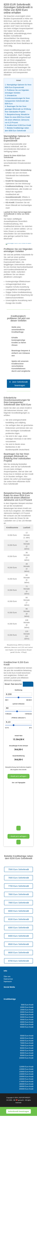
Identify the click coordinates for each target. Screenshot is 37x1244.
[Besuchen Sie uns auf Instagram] (8, 993)
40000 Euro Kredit (26, 1022)
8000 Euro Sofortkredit (18, 911)
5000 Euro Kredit (27, 1005)
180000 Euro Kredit (26, 1084)
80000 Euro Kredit (26, 1048)
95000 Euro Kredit (26, 1055)
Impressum (8, 981)
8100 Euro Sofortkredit (18, 919)
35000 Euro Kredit (26, 1019)
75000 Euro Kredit (26, 1045)
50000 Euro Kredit (26, 1027)
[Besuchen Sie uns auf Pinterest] (11, 993)
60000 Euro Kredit (26, 1038)
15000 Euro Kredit (26, 1010)
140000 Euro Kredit (26, 1074)
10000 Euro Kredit (26, 1007)
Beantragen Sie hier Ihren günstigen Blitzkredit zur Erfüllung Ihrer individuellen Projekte (18, 109)
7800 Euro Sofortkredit (18, 894)
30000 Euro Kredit (26, 1017)
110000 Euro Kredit (26, 1067)
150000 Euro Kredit (26, 1076)
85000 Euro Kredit (26, 1050)
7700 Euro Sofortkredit (18, 886)
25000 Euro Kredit (26, 1015)
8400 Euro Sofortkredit (18, 936)
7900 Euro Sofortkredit (18, 903)
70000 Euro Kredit (26, 1043)
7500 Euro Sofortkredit (18, 869)
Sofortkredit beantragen (18, 1111)
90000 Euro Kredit (26, 1053)
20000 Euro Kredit (26, 1012)
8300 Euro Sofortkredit (18, 927)
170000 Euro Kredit (26, 1081)
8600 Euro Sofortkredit (18, 952)
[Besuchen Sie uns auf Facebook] (5, 993)
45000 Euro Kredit (26, 1024)
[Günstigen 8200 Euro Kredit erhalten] (18, 243)
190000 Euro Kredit (26, 1086)
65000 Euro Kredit (26, 1041)
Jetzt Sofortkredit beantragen (20, 384)
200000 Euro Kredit (26, 1089)
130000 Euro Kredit (26, 1072)
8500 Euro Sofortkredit (18, 944)
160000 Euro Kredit (26, 1079)
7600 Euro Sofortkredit (18, 878)
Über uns (7, 976)
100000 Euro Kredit (26, 1058)
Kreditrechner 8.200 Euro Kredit (18, 125)
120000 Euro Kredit (26, 1069)
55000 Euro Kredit (26, 1036)
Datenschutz (8, 979)
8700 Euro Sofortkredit (18, 961)
